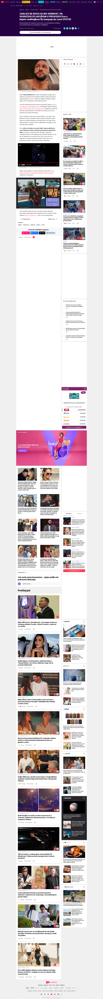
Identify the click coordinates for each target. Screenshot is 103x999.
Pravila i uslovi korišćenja (47, 990)
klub (43, 224)
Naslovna (22, 9)
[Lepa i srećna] (50, 988)
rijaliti (38, 224)
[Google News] (80, 64)
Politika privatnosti (71, 990)
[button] (57, 28)
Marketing (30, 990)
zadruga (32, 224)
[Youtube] (74, 64)
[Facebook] (64, 64)
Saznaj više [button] (22, 450)
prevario (37, 106)
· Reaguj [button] (69, 168)
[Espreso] (32, 988)
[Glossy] (45, 988)
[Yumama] (68, 988)
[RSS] (83, 64)
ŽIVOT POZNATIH (30, 215)
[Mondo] (5, 2)
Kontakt (39, 990)
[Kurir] (27, 988)
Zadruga (31, 99)
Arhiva (65, 990)
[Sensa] (62, 988)
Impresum (35, 990)
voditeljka (26, 224)
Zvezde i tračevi (34, 9)
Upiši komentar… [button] (27, 584)
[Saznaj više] (84, 621)
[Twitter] (71, 64)
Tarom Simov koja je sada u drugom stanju (32, 108)
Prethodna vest (26, 219)
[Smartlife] (56, 988)
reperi (19, 224)
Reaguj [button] (21, 237)
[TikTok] (77, 64)
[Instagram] (68, 64)
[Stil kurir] (41, 988)
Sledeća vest (51, 219)
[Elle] (37, 988)
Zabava (27, 9)
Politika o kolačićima (58, 990)
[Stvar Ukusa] (74, 988)
